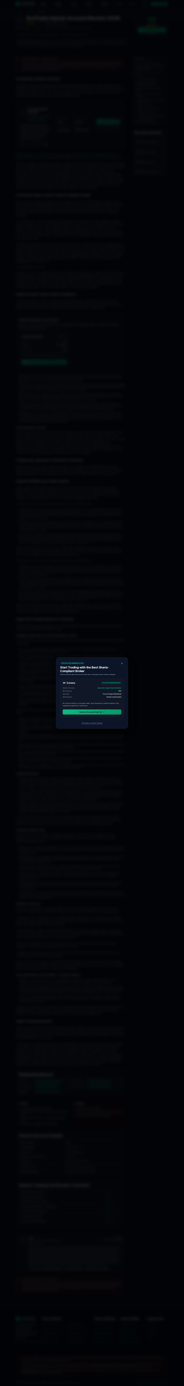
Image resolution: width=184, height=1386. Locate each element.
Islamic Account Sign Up (90, 712)
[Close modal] (122, 663)
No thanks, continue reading (92, 723)
